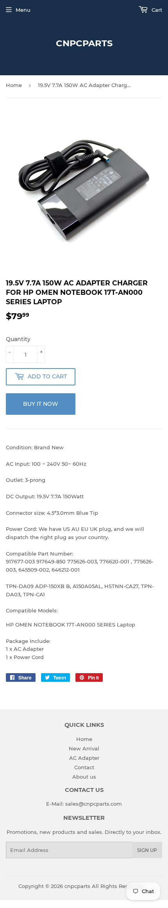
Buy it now (40, 403)
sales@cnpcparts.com (93, 804)
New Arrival (84, 748)
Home (14, 85)
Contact (84, 767)
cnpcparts (84, 43)
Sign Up (147, 850)
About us (84, 777)
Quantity (18, 339)
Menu (23, 10)
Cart (156, 10)
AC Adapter (84, 758)
